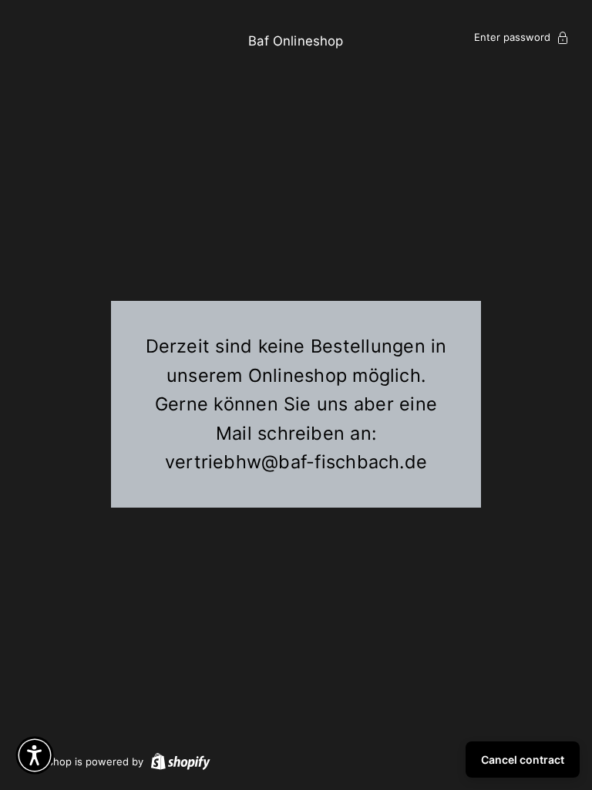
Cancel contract (522, 759)
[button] (34, 755)
